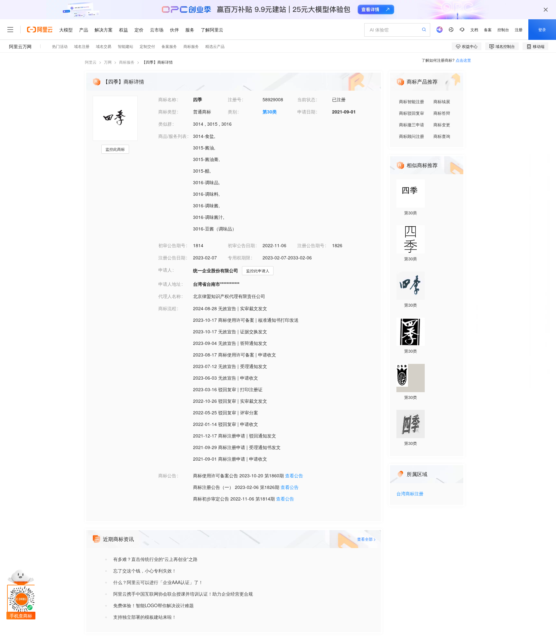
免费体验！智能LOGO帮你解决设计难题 (153, 605)
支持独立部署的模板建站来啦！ (144, 617)
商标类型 (167, 111)
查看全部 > (366, 539)
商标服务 (126, 62)
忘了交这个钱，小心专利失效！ (144, 570)
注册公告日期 (171, 257)
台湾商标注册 (409, 493)
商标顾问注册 (411, 136)
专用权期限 (239, 257)
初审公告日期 (241, 245)
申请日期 (306, 111)
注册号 (234, 99)
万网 (108, 62)
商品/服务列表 (172, 136)
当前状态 (306, 99)
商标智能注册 (411, 101)
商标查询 (441, 136)
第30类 (270, 111)
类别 (232, 111)
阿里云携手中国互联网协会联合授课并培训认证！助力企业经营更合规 (183, 593)
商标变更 (441, 125)
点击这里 (463, 60)
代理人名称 (169, 296)
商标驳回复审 (411, 113)
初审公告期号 (171, 245)
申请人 (165, 269)
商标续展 (441, 101)
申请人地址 (169, 284)
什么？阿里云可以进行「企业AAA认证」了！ (158, 582)
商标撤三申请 (411, 125)
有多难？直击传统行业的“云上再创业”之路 (155, 559)
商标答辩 (441, 113)
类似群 (165, 124)
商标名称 (167, 99)
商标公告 (167, 475)
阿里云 (91, 62)
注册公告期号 (310, 245)
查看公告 (294, 475)
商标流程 (167, 308)
